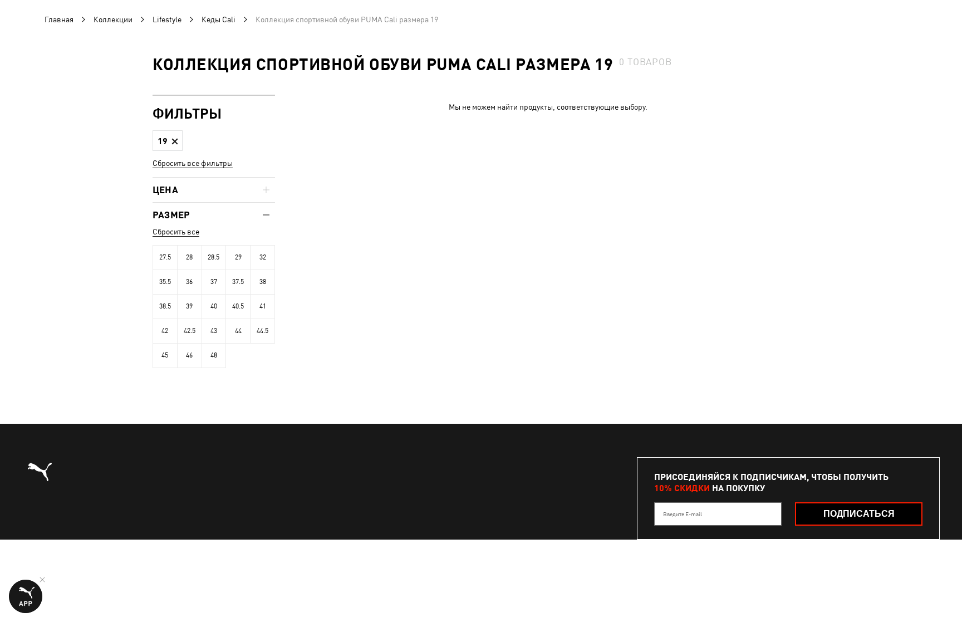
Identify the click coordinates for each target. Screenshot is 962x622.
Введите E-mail (682, 514)
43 (213, 331)
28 (189, 257)
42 (164, 331)
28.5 (213, 257)
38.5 (165, 306)
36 (189, 282)
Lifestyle (167, 19)
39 (189, 306)
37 (213, 282)
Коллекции (113, 19)
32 (262, 257)
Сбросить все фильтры (193, 163)
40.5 (238, 306)
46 (189, 355)
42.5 (189, 331)
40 (213, 306)
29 (238, 257)
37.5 (238, 282)
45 (164, 355)
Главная (59, 19)
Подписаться (859, 513)
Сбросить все (176, 231)
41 (262, 306)
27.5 (165, 257)
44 (238, 331)
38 (262, 282)
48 (213, 355)
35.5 (165, 282)
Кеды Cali (218, 19)
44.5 (262, 331)
